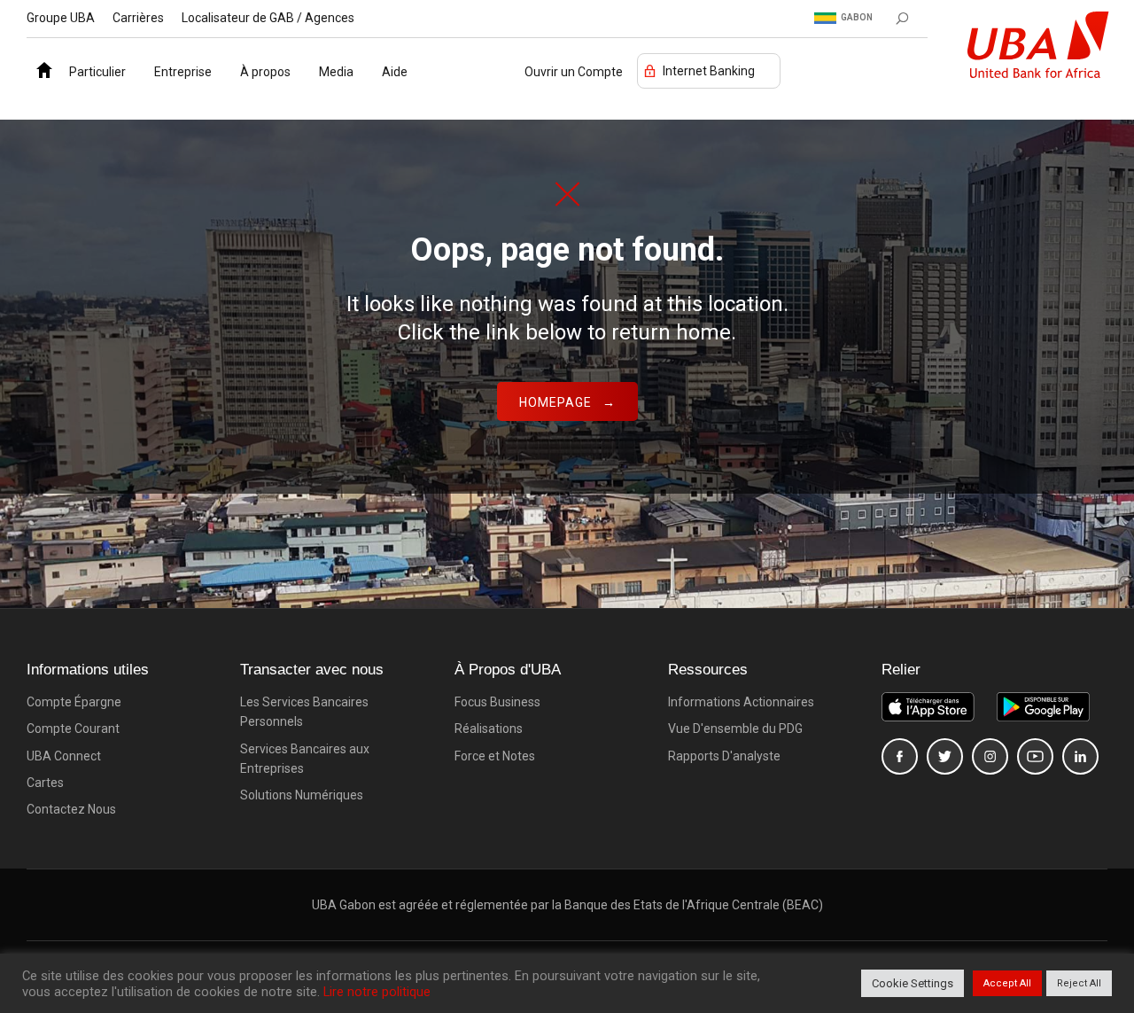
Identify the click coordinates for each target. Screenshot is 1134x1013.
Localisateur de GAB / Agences (268, 18)
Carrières (138, 18)
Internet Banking (709, 71)
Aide (395, 72)
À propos (265, 72)
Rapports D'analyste (724, 756)
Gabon (857, 17)
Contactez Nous (71, 809)
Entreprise (183, 72)
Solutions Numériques (301, 795)
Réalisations (488, 728)
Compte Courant (73, 728)
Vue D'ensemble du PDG (735, 728)
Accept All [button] (1007, 983)
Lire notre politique (377, 992)
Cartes (45, 782)
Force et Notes (494, 756)
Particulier (97, 72)
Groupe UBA (61, 18)
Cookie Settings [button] (912, 983)
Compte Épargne (74, 702)
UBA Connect (64, 756)
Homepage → (567, 402)
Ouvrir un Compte (573, 72)
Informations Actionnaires (741, 702)
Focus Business (497, 702)
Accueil (41, 65)
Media (336, 72)
